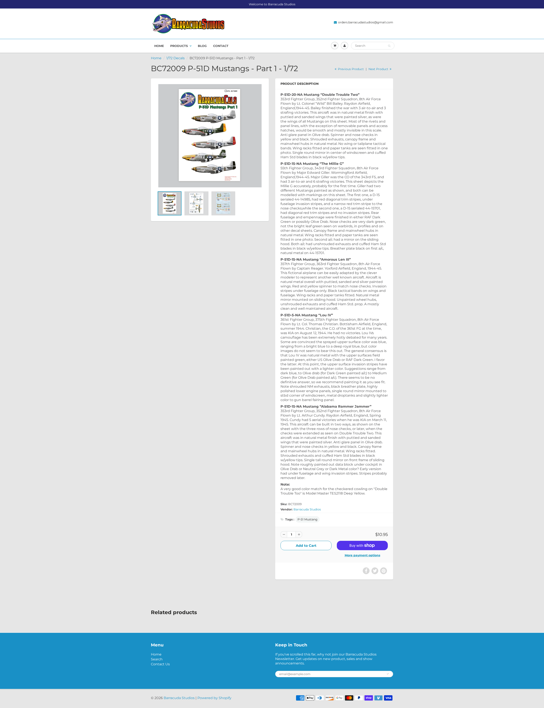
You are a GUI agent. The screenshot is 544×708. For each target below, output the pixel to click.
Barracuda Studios (307, 509)
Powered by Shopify (214, 698)
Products (179, 46)
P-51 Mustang (307, 519)
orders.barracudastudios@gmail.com (365, 22)
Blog (202, 46)
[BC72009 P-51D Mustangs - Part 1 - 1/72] (210, 136)
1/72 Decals (175, 58)
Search (157, 659)
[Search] (389, 45)
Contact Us (160, 664)
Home (159, 46)
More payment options (362, 555)
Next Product (378, 69)
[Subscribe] (387, 673)
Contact (220, 46)
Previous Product (350, 69)
